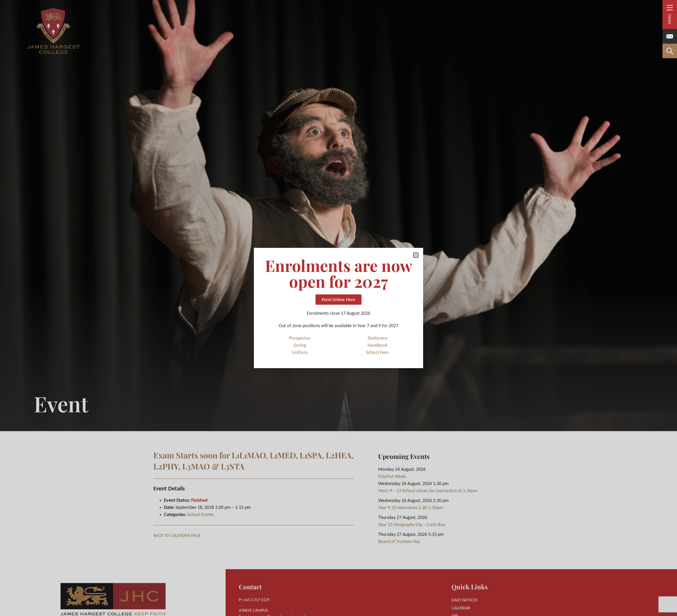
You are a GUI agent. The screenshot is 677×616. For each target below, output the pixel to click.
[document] (338, 308)
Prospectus (299, 338)
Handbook (377, 345)
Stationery (377, 338)
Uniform (300, 352)
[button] (416, 255)
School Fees (377, 352)
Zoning (299, 345)
